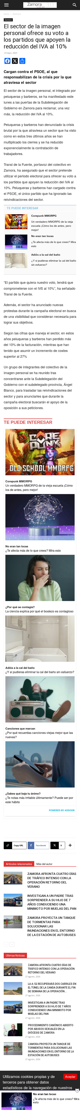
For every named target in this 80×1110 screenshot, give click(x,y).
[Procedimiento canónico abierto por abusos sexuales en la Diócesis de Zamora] (13, 1029)
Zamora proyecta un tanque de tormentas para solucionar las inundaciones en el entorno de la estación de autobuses (51, 926)
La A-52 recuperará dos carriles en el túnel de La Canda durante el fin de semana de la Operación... (52, 987)
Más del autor (44, 864)
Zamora (17, 13)
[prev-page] (6, 944)
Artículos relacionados (19, 864)
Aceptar (70, 1076)
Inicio (6, 13)
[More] (70, 845)
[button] (6, 5)
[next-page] (12, 944)
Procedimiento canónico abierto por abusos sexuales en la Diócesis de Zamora (50, 1029)
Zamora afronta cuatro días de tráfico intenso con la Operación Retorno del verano (51, 969)
